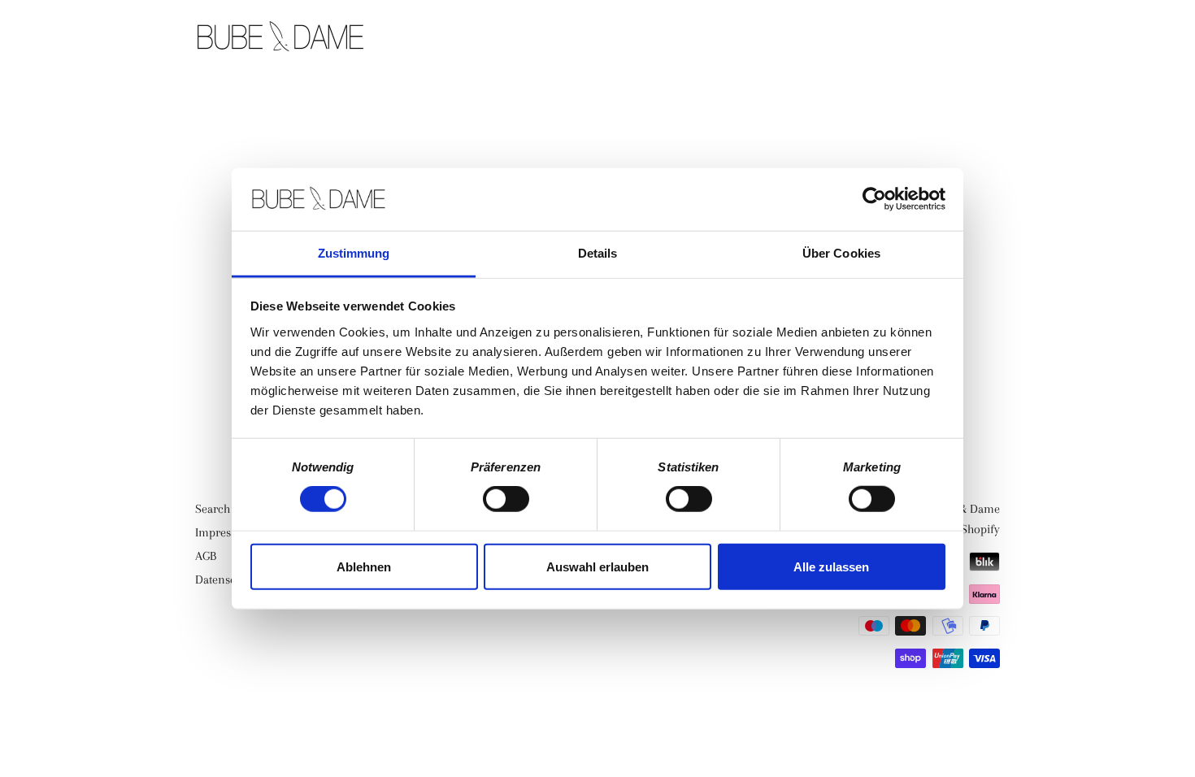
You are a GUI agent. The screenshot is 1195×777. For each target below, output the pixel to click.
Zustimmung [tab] (354, 253)
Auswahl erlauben (597, 566)
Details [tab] (598, 253)
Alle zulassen (831, 566)
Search (212, 508)
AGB (205, 556)
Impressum (224, 532)
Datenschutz (226, 579)
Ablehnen (364, 566)
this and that (840, 38)
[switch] (506, 499)
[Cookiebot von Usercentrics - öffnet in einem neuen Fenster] (874, 199)
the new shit (711, 38)
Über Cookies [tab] (841, 253)
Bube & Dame (965, 508)
